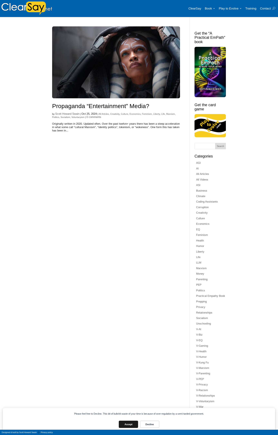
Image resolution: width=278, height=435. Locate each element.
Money (200, 273)
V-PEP (200, 379)
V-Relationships (205, 395)
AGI (198, 162)
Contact (265, 8)
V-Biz (199, 334)
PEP (198, 284)
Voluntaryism (77, 117)
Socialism (65, 117)
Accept (128, 424)
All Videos (202, 179)
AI (197, 168)
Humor (200, 246)
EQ (198, 229)
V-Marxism (202, 368)
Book (208, 8)
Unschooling (203, 323)
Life (163, 114)
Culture (124, 114)
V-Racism (202, 390)
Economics (135, 114)
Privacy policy (47, 432)
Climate (200, 196)
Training (250, 8)
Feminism (147, 114)
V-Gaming (202, 345)
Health (200, 240)
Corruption (202, 207)
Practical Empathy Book (210, 295)
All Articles (104, 114)
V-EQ (199, 340)
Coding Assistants (207, 201)
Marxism (170, 114)
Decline (149, 424)
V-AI (198, 329)
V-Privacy (202, 384)
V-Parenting (203, 373)
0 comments (93, 117)
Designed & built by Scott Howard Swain (19, 432)
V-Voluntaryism (205, 401)
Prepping (201, 301)
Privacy (200, 307)
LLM (198, 262)
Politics (55, 117)
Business (201, 190)
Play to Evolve (229, 8)
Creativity (115, 114)
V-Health (201, 351)
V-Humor (201, 356)
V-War (200, 406)
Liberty (156, 114)
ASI (198, 185)
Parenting (202, 279)
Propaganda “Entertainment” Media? (100, 106)
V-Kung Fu (202, 362)
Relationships (204, 312)
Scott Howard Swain (67, 113)
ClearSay (194, 8)
